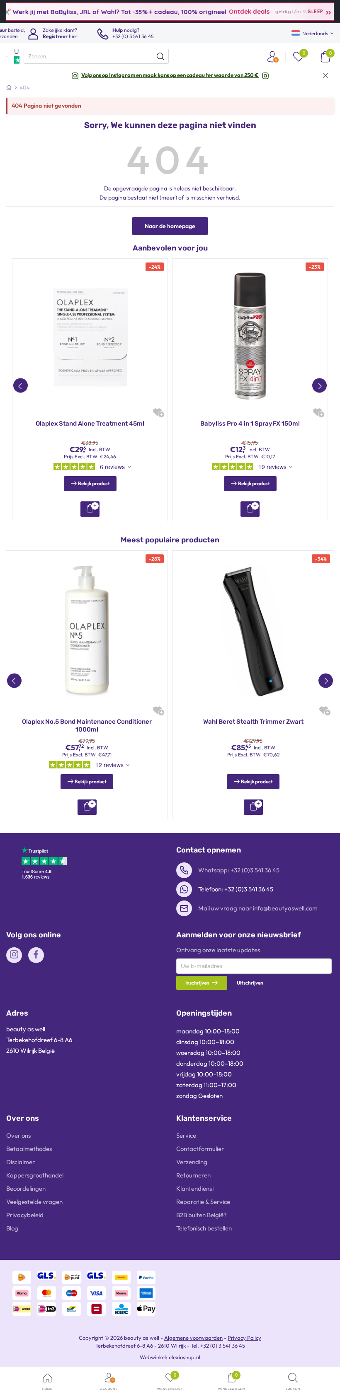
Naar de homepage (170, 226)
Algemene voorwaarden (193, 1337)
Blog (12, 1228)
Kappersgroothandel (34, 1175)
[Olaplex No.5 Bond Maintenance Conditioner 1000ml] (87, 631)
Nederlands (315, 33)
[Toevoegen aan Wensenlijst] (157, 412)
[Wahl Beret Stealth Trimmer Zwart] (253, 631)
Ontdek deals (229, 11)
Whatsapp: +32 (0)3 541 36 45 (238, 870)
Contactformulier (200, 1149)
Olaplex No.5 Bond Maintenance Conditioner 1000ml (87, 726)
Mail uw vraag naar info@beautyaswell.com (258, 908)
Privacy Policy (244, 1337)
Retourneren (193, 1175)
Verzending (191, 1162)
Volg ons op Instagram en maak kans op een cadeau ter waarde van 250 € (170, 75)
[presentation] (96, 56)
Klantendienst (195, 1188)
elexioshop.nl (184, 1357)
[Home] (9, 87)
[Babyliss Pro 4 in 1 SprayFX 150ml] (250, 336)
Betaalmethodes (29, 1149)
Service (186, 1135)
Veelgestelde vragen (34, 1202)
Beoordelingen (26, 1188)
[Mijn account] (272, 56)
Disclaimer (20, 1162)
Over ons (18, 1135)
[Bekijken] (90, 509)
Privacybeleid (25, 1215)
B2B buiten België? (201, 1215)
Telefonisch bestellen (204, 1228)
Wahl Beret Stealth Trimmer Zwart (253, 721)
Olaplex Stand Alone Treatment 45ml (90, 423)
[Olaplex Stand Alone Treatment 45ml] (90, 336)
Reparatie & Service (203, 1202)
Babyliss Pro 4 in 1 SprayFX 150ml (250, 423)
